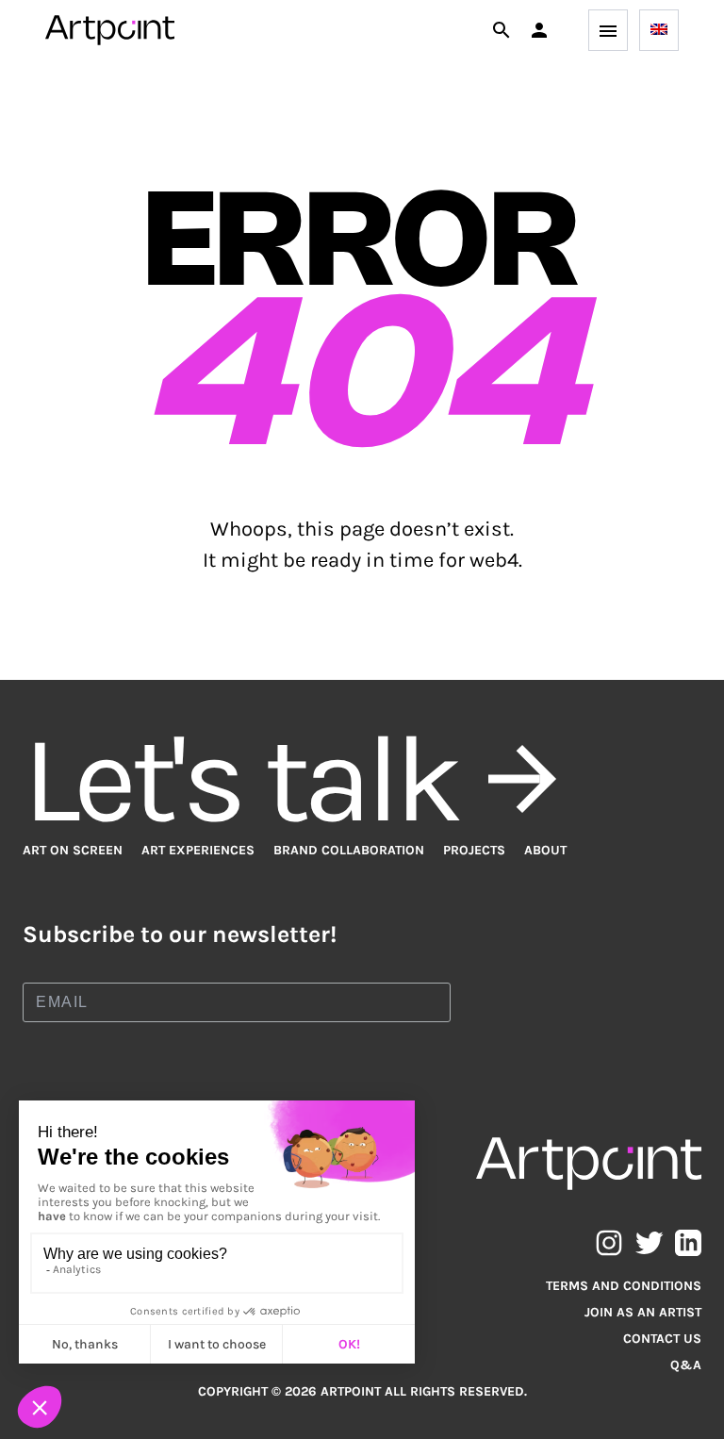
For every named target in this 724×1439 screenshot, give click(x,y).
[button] (539, 30)
